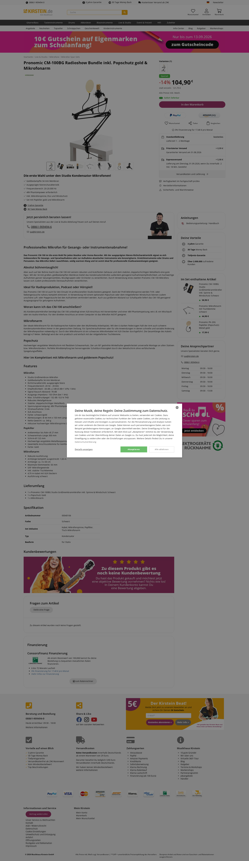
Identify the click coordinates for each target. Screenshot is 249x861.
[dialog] (124, 430)
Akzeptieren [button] (134, 449)
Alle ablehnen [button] (162, 449)
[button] (84, 449)
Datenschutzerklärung (85, 442)
